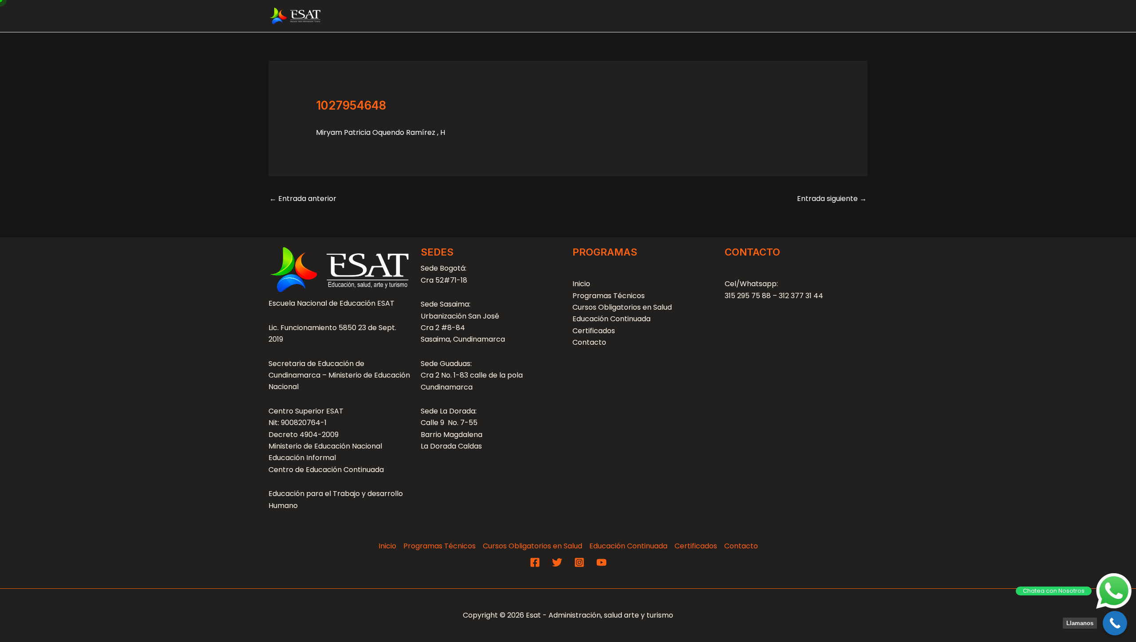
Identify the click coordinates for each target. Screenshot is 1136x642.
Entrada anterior (302, 198)
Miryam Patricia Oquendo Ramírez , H (380, 132)
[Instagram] (579, 562)
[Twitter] (557, 562)
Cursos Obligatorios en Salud (639, 16)
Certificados (593, 331)
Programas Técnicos (520, 16)
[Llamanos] (1115, 623)
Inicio (581, 284)
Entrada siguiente (832, 198)
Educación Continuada (754, 16)
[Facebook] (535, 562)
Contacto (841, 16)
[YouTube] (601, 562)
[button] (564, 16)
